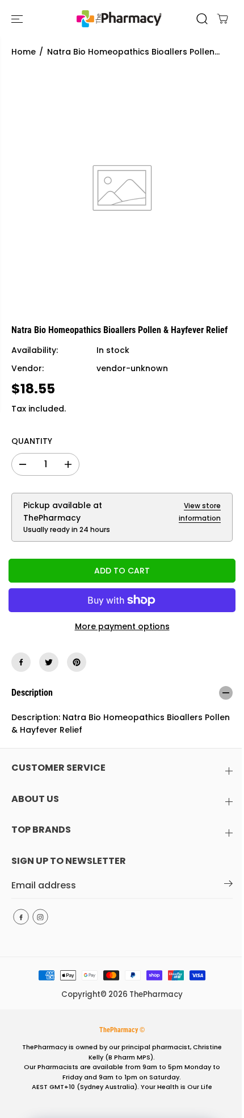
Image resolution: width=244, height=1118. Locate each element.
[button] (18, 19)
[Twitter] (48, 662)
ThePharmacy (156, 994)
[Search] (202, 19)
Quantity (31, 441)
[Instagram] (40, 916)
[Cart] (222, 19)
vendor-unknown (132, 368)
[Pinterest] (76, 662)
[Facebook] (21, 662)
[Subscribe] (228, 885)
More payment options (122, 626)
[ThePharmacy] (119, 18)
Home (23, 51)
